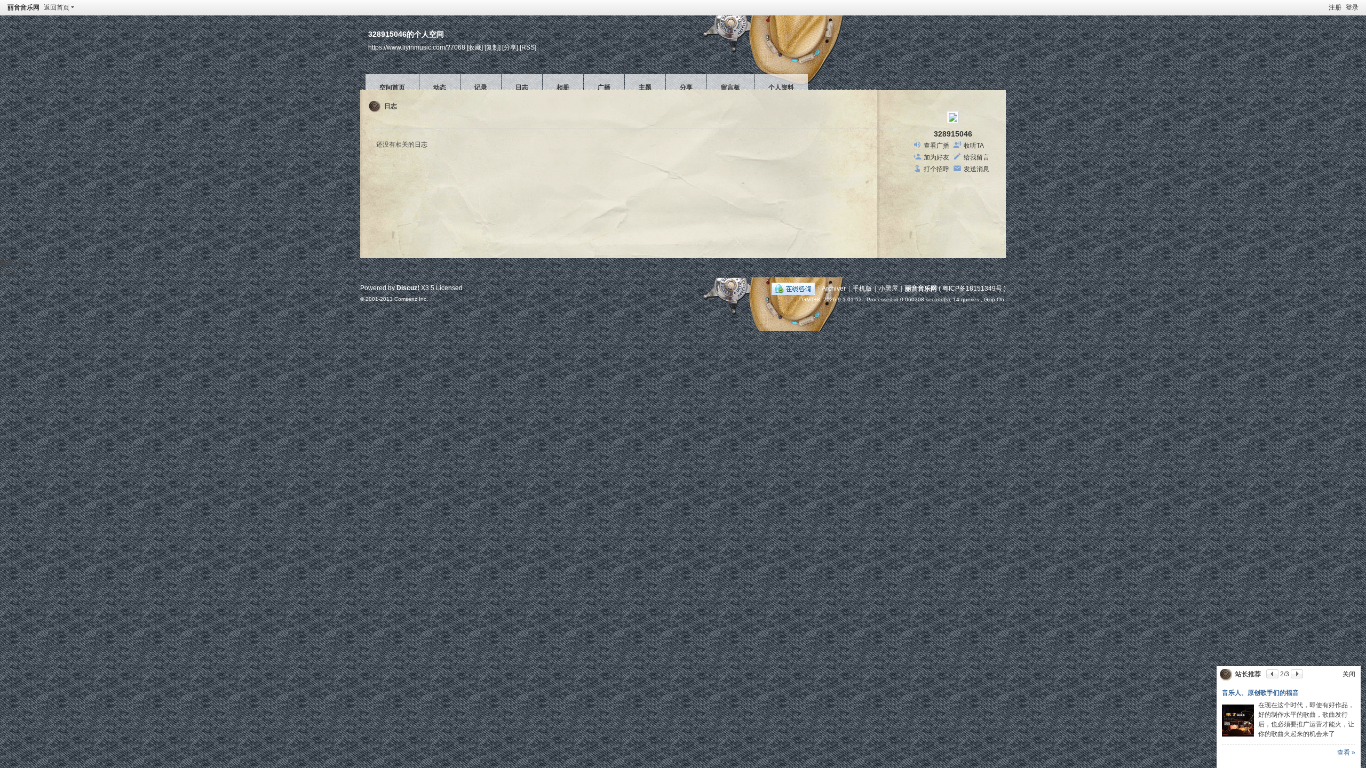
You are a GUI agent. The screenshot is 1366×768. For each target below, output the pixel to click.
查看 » (1346, 752)
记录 (480, 87)
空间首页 (392, 87)
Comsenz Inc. (411, 299)
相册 (563, 87)
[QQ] (793, 288)
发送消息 (976, 169)
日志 (521, 87)
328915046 (953, 134)
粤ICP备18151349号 (972, 288)
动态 (439, 87)
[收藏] (475, 47)
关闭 (1349, 674)
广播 (604, 87)
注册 (1335, 7)
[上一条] (1272, 673)
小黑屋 (888, 288)
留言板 (730, 87)
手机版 (862, 288)
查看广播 (936, 145)
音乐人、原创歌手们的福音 (1260, 693)
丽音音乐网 (23, 7)
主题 (645, 87)
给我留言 (976, 157)
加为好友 (936, 157)
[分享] (510, 47)
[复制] (493, 47)
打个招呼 (936, 169)
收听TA (974, 145)
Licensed (449, 288)
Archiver (834, 288)
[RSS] (528, 47)
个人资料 (781, 87)
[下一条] (1297, 673)
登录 (1352, 7)
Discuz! (407, 288)
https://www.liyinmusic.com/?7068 (416, 47)
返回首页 (56, 7)
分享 (686, 87)
